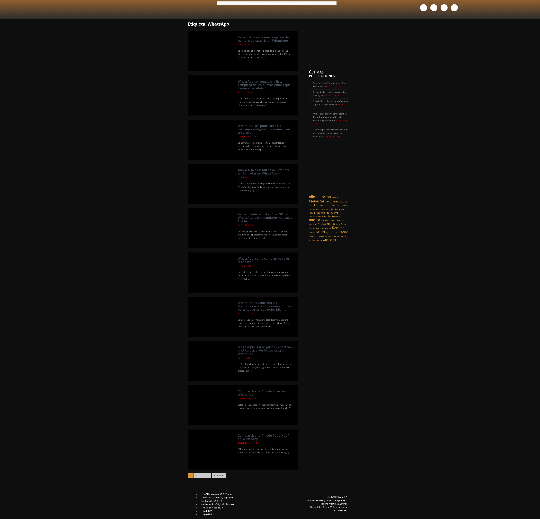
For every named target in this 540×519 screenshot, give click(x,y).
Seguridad (329, 233)
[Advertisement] (330, 42)
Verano (312, 240)
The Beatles (322, 236)
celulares (332, 201)
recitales (312, 233)
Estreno (336, 205)
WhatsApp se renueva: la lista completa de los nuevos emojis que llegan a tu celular (264, 84)
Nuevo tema (313, 224)
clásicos (318, 205)
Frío (310, 209)
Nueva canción (336, 220)
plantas (311, 228)
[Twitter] (433, 7)
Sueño (336, 233)
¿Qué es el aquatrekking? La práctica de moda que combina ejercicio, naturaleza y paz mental (329, 117)
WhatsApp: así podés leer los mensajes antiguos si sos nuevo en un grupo (264, 128)
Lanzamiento (315, 216)
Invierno (334, 212)
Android (335, 198)
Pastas (338, 224)
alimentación (320, 196)
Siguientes (219, 475)
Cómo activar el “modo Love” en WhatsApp (262, 393)
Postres (328, 228)
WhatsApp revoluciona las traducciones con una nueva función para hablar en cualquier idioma (265, 306)
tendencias (313, 236)
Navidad (324, 220)
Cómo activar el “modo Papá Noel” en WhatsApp (263, 437)
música (314, 219)
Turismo (336, 236)
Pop (322, 228)
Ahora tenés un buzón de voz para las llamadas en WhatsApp (264, 171)
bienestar (316, 201)
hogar (341, 209)
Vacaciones (344, 236)
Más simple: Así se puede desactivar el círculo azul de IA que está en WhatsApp (265, 350)
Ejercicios (327, 206)
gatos (315, 209)
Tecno (343, 232)
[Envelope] (454, 7)
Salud (320, 232)
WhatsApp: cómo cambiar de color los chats (263, 260)
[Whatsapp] (444, 7)
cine (310, 206)
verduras (319, 240)
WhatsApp (329, 239)
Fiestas (345, 205)
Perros (344, 224)
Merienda (336, 216)
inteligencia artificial (319, 212)
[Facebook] (423, 7)
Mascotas (326, 216)
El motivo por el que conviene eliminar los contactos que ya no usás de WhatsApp (330, 133)
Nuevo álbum (326, 223)
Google (322, 209)
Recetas (338, 227)
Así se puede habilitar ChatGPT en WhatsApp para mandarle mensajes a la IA (265, 217)
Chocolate (344, 202)
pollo (317, 228)
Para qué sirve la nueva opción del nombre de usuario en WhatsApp (264, 39)
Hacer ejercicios (332, 209)
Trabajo (330, 236)
